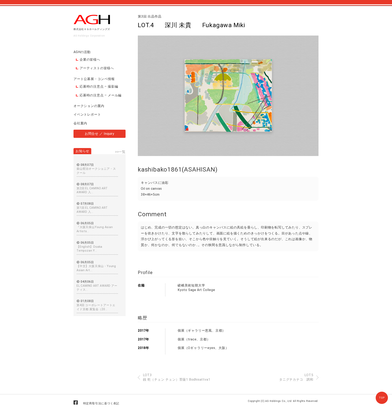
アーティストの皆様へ (97, 68)
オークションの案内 (89, 106)
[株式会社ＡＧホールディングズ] (92, 22)
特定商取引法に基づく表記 (101, 403)
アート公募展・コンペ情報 (94, 79)
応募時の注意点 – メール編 (100, 95)
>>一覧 (120, 152)
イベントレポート (87, 114)
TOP (381, 397)
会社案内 (80, 123)
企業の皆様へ (90, 59)
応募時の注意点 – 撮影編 (99, 86)
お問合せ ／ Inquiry (99, 134)
